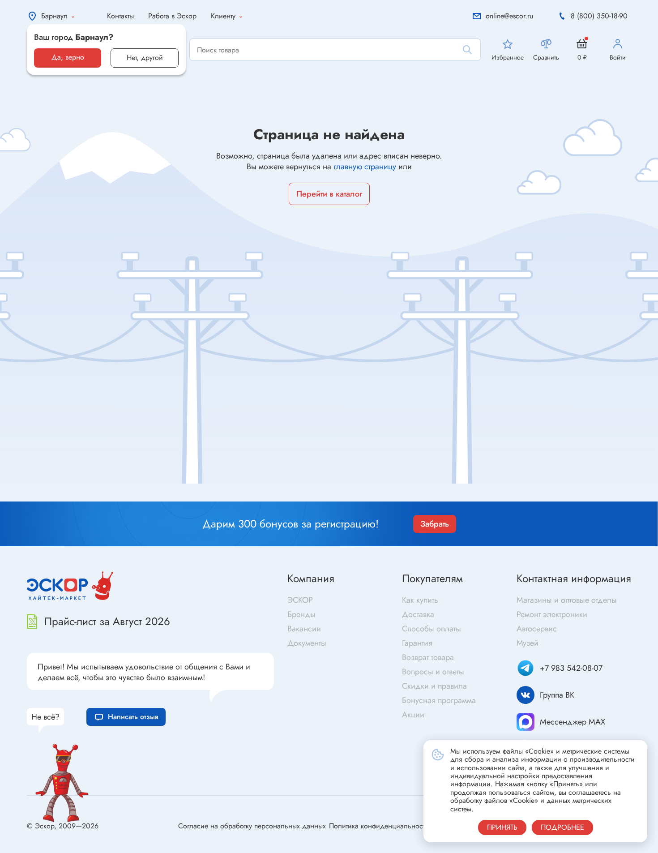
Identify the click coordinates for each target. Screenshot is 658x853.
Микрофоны (351, 497)
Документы (306, 643)
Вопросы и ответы (433, 671)
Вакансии (304, 628)
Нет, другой (145, 57)
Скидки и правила (434, 686)
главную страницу (364, 166)
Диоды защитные (70, 495)
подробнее (562, 827)
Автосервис (537, 628)
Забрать (434, 524)
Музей (527, 643)
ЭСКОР (300, 600)
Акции (413, 714)
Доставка (418, 614)
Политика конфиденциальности (379, 826)
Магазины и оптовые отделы (567, 600)
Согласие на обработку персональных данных (252, 826)
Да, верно (67, 57)
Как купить (420, 600)
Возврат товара (428, 657)
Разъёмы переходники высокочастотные (251, 485)
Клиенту (223, 16)
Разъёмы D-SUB (212, 499)
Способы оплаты (431, 628)
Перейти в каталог (329, 194)
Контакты (120, 16)
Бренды (301, 614)
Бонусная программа (439, 700)
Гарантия (417, 643)
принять (502, 827)
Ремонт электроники (552, 614)
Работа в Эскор (172, 16)
